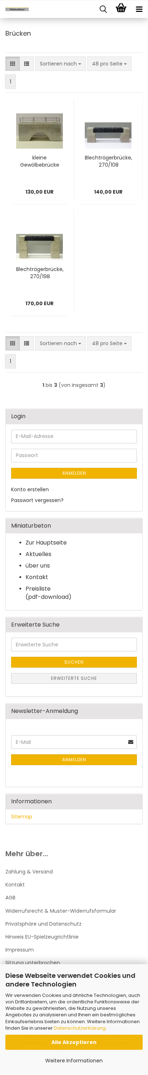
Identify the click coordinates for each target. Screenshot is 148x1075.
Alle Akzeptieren (74, 1042)
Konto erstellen (30, 489)
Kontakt (15, 884)
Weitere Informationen (74, 1060)
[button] (12, 64)
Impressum (19, 949)
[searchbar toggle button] (103, 9)
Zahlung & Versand (29, 871)
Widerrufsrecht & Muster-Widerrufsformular (60, 910)
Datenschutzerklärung (80, 1028)
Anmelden (74, 473)
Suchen (74, 662)
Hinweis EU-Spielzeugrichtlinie (42, 936)
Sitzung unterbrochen (32, 962)
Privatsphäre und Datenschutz (43, 923)
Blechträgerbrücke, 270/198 (40, 273)
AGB (10, 897)
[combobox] (60, 64)
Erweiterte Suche (74, 678)
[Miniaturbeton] (14, 9)
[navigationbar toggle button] (139, 9)
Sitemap (21, 816)
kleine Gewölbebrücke (39, 161)
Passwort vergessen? (37, 500)
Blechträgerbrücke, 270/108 (108, 161)
